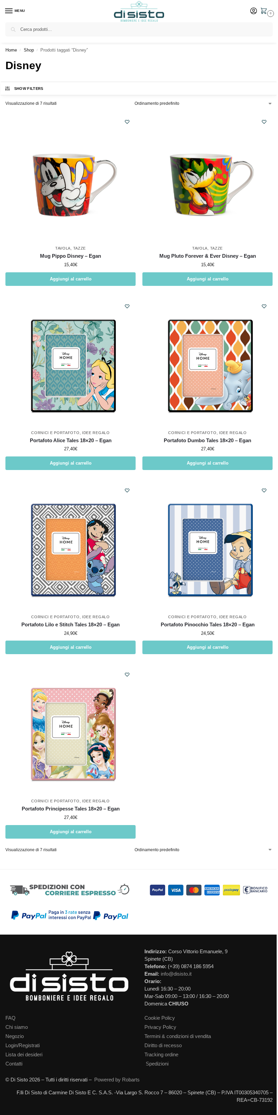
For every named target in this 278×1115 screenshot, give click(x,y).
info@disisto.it (176, 974)
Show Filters (28, 88)
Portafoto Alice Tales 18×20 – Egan (71, 440)
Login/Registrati (22, 1045)
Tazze (79, 248)
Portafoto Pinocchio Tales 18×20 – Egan (208, 624)
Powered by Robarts (117, 1079)
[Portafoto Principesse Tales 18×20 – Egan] (70, 729)
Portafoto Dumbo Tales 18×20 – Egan (207, 440)
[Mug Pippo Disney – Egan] (70, 177)
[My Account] (254, 11)
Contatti (13, 1064)
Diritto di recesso (163, 1045)
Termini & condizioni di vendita (177, 1036)
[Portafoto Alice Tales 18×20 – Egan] (70, 361)
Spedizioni (157, 1064)
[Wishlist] (127, 122)
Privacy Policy (160, 1027)
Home (11, 50)
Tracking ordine (161, 1054)
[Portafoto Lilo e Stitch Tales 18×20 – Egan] (70, 545)
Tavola (63, 248)
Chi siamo (16, 1027)
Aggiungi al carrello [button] (71, 278)
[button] (265, 11)
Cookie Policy (159, 1018)
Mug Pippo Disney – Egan (70, 256)
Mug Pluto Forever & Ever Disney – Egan (207, 256)
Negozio (14, 1036)
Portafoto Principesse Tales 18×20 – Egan (71, 808)
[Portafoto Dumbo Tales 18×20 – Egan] (207, 361)
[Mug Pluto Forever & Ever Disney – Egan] (207, 177)
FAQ (10, 1018)
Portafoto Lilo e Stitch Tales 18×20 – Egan (70, 624)
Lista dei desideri (23, 1054)
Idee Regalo (96, 433)
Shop (29, 50)
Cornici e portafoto (55, 433)
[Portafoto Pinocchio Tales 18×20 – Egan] (207, 545)
